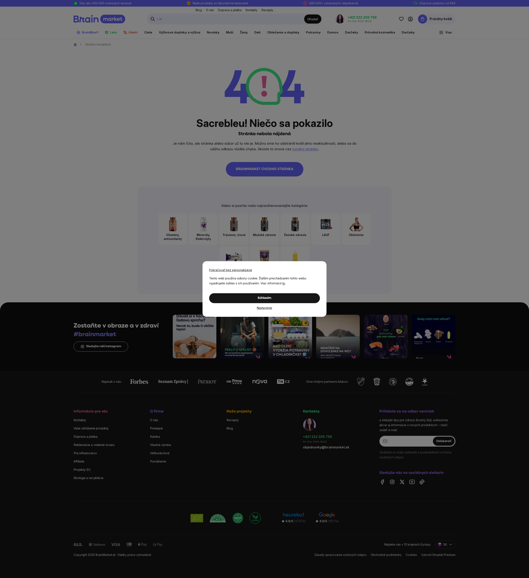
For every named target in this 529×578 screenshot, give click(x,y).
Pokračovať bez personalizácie (230, 270)
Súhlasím (264, 298)
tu (283, 283)
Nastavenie (264, 308)
